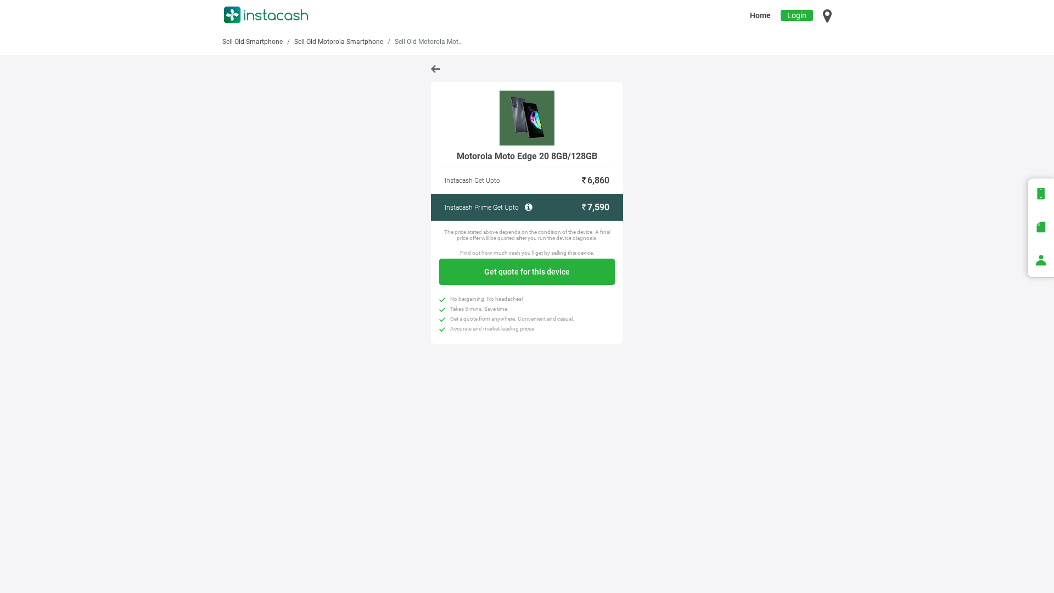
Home (760, 15)
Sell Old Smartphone (252, 42)
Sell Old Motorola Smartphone (338, 42)
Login (796, 15)
